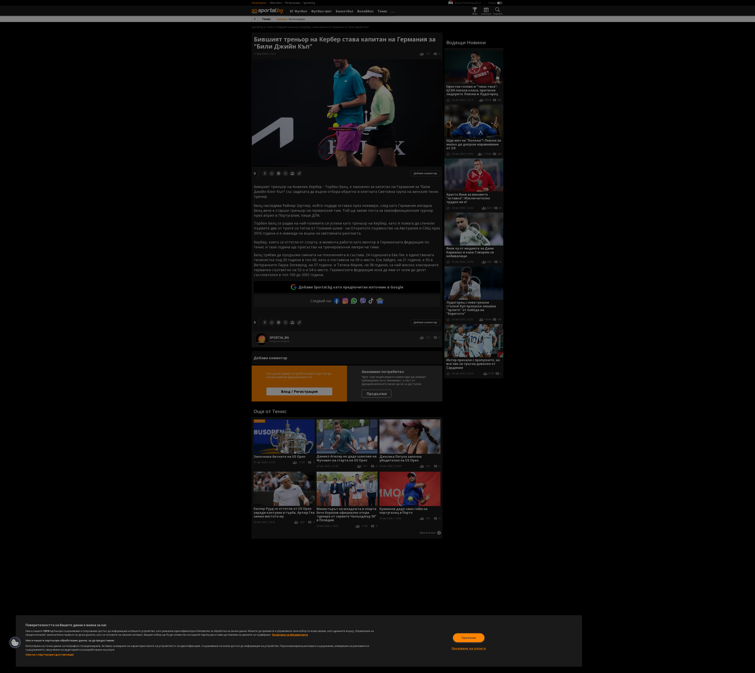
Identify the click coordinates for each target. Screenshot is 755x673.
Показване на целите (469, 648)
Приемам (468, 638)
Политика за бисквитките (290, 634)
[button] (15, 642)
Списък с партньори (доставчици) (50, 654)
